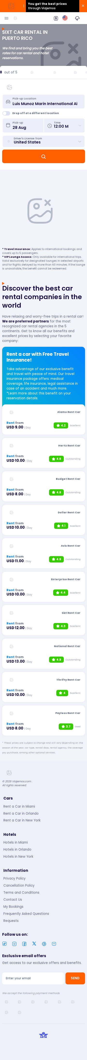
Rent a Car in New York (22, 820)
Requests (11, 920)
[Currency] (55, 18)
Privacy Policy (14, 878)
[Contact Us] (77, 18)
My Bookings (13, 906)
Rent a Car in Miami (19, 806)
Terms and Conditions (21, 892)
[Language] (65, 18)
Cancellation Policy (19, 885)
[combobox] (47, 101)
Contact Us (12, 899)
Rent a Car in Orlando (21, 813)
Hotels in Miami (15, 842)
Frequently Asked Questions (26, 913)
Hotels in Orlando (17, 849)
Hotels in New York (18, 856)
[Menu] (6, 18)
